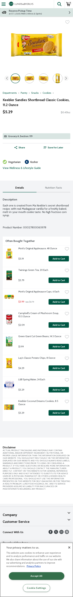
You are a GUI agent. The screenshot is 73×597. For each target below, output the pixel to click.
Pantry (24, 92)
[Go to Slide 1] (15, 78)
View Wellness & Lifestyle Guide (22, 168)
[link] (53, 147)
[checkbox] (67, 22)
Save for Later (55, 147)
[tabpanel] (36, 308)
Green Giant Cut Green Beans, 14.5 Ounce (39, 336)
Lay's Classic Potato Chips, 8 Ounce (36, 357)
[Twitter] (56, 533)
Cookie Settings (36, 587)
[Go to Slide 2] (29, 78)
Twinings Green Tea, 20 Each (33, 270)
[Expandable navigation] (3, 4)
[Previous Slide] (7, 79)
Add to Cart (59, 258)
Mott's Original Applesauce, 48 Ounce (37, 248)
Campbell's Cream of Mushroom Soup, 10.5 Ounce (38, 315)
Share (22, 147)
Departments (10, 92)
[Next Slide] (66, 79)
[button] (59, 4)
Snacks (35, 92)
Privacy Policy (34, 566)
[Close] (69, 547)
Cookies (47, 92)
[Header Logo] (20, 4)
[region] (36, 570)
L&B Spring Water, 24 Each (31, 379)
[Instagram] (61, 533)
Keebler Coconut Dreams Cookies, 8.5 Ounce (38, 402)
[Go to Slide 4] (58, 78)
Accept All (36, 575)
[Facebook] (51, 533)
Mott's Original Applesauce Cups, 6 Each (38, 291)
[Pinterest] (67, 533)
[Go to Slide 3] (43, 78)
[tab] (19, 187)
